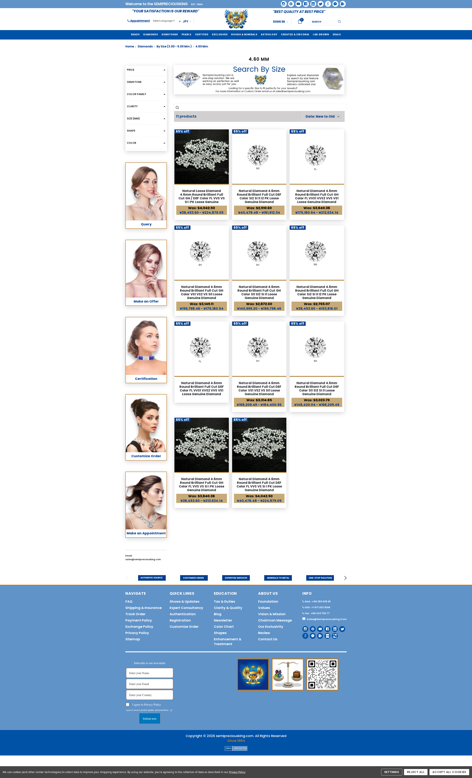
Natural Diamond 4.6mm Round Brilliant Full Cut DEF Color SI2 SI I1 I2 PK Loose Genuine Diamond (259, 196)
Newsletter (223, 620)
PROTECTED (240, 748)
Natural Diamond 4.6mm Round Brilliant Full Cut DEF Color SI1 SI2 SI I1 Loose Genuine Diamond (317, 388)
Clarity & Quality (228, 607)
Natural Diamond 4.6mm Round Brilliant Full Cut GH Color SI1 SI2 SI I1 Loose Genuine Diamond (259, 292)
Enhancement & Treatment (227, 641)
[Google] (326, 2)
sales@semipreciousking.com (327, 619)
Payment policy (138, 620)
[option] (152, 578)
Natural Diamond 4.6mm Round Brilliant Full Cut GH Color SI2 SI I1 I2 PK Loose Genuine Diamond (317, 292)
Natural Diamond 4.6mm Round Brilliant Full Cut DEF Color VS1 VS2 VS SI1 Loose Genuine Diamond (259, 388)
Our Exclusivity (270, 626)
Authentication (183, 614)
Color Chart (224, 626)
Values (264, 607)
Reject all (416, 772)
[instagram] (282, 2)
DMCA (229, 748)
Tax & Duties (224, 601)
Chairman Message (275, 620)
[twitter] (319, 3)
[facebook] (304, 2)
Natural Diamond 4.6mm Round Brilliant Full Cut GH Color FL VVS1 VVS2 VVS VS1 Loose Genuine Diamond (317, 196)
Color (131, 143)
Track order (135, 614)
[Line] (326, 634)
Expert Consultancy (186, 607)
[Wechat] (333, 634)
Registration (180, 620)
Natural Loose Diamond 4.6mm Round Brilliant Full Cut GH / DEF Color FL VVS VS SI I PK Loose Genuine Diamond (201, 198)
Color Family (136, 94)
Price (130, 70)
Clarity (132, 106)
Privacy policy (137, 633)
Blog (217, 614)
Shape (131, 131)
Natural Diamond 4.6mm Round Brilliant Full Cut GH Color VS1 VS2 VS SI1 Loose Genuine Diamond (201, 292)
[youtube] (297, 2)
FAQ (128, 601)
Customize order (184, 626)
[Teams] (341, 2)
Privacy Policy (237, 772)
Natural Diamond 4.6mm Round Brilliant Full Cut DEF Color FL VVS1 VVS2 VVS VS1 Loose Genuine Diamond (201, 388)
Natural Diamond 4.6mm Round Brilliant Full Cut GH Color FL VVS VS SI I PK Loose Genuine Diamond (201, 484)
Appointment (140, 21)
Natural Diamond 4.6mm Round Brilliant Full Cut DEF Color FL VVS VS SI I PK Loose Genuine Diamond (259, 484)
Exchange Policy (139, 626)
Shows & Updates (184, 601)
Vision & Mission (272, 614)
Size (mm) (133, 118)
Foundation (268, 601)
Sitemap (132, 639)
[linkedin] (312, 2)
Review (264, 633)
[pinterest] (289, 2)
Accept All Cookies (449, 772)
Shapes (220, 633)
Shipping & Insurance (143, 607)
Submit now (150, 718)
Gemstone (134, 82)
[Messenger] (334, 2)
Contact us (267, 639)
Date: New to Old (320, 116)
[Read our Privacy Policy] (171, 710)
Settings (391, 772)
